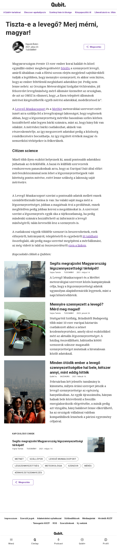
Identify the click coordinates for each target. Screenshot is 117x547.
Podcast (58, 543)
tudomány (31, 50)
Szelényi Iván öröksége (60, 12)
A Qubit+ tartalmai (12, 12)
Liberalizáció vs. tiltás (105, 12)
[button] (19, 459)
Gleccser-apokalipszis (35, 12)
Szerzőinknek (67, 523)
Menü (11, 543)
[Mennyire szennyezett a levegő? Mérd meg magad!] (24, 329)
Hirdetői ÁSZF (105, 518)
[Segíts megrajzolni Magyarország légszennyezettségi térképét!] (24, 279)
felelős (65, 68)
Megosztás (95, 47)
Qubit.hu (53, 377)
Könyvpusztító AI (83, 12)
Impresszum (10, 518)
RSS (55, 523)
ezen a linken (77, 245)
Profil (106, 543)
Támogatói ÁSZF (41, 523)
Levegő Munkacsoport (30, 109)
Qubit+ (82, 543)
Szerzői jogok (27, 518)
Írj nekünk (82, 523)
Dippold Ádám (32, 44)
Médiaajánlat (88, 518)
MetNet (57, 109)
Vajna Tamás (55, 272)
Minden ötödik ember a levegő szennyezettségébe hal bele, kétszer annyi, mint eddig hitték (80, 368)
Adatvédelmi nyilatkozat (49, 518)
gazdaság (64, 377)
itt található (90, 236)
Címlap (34, 543)
